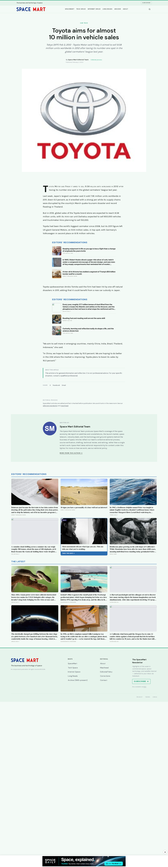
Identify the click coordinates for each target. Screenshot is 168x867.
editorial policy (100, 448)
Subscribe (146, 2)
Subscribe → (141, 681)
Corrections (105, 676)
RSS (145, 687)
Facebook (56, 385)
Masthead (104, 667)
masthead (64, 406)
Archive (117, 9)
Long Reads (107, 9)
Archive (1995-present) (78, 680)
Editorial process (96, 60)
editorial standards (50, 406)
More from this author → (71, 453)
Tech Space (81, 9)
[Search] (150, 9)
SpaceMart (69, 9)
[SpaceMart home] (31, 9)
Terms (147, 697)
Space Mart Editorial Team (78, 60)
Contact (103, 680)
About (125, 9)
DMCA (155, 697)
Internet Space (94, 9)
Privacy (140, 697)
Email (64, 385)
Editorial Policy (106, 672)
